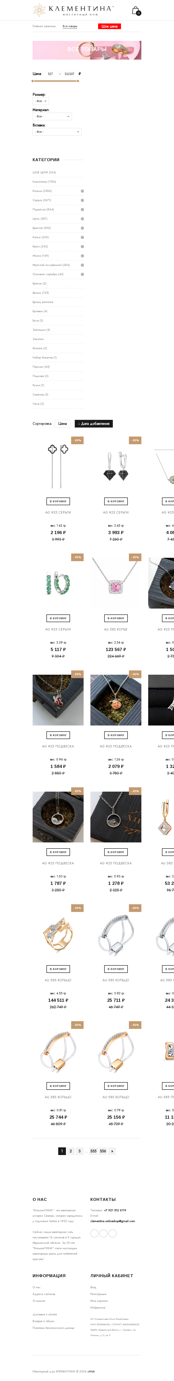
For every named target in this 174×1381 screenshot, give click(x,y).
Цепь (36, 218)
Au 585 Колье (116, 629)
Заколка (38, 339)
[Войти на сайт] (137, 30)
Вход (93, 1287)
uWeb (91, 1371)
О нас (37, 1287)
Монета (37, 348)
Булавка (38, 311)
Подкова (38, 376)
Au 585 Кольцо (58, 980)
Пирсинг (38, 367)
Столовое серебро (45, 274)
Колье (37, 237)
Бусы (36, 320)
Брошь (37, 293)
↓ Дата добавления (93, 423)
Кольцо (37, 191)
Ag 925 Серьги (58, 512)
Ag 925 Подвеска (58, 746)
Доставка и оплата (45, 1314)
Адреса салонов (44, 1294)
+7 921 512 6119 (115, 1210)
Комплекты (40, 181)
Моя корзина (99, 1301)
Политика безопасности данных (53, 1328)
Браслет (38, 228)
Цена (62, 423)
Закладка (39, 330)
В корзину (58, 501)
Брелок (37, 283)
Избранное (97, 1307)
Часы (36, 404)
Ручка (36, 385)
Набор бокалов (43, 357)
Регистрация (98, 1294)
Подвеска (39, 209)
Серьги (37, 200)
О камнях (39, 1301)
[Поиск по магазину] (131, 30)
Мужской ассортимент (47, 265)
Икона (37, 255)
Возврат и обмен (43, 1321)
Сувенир (38, 394)
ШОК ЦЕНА (40, 172)
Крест (36, 246)
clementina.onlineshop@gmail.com (112, 1221)
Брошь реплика (43, 302)
